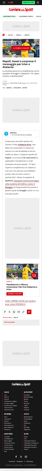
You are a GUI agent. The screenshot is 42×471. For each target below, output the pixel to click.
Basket (26, 399)
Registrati (27, 429)
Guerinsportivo (9, 425)
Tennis (26, 401)
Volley (26, 405)
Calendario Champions (31, 443)
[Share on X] (9, 312)
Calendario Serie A (26, 16)
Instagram (20, 461)
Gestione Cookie (9, 443)
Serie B (6, 399)
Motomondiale (28, 397)
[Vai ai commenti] (29, 312)
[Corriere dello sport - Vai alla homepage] (21, 9)
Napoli (27, 35)
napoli (9, 88)
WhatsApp (29, 461)
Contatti (7, 437)
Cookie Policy (8, 445)
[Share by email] (18, 312)
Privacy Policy (8, 447)
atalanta (17, 88)
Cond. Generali (9, 449)
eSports (26, 407)
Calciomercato (9, 410)
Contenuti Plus (9, 16)
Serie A (18, 35)
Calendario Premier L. (30, 447)
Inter (25, 88)
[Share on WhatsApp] (14, 312)
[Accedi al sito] (38, 2)
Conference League (10, 405)
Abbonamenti (28, 417)
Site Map (26, 427)
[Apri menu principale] (4, 2)
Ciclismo (26, 410)
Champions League (10, 401)
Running (26, 403)
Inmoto (6, 421)
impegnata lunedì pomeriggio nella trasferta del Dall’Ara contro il (22, 183)
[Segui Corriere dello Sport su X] (21, 457)
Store (25, 421)
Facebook (12, 461)
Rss (25, 425)
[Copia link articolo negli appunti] (23, 312)
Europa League (9, 403)
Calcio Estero (8, 407)
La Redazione (8, 439)
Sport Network (8, 427)
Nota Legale (8, 441)
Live (11, 2)
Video (26, 437)
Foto (25, 439)
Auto (5, 417)
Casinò (26, 449)
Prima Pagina (28, 419)
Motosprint (7, 423)
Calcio (38, 16)
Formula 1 (27, 395)
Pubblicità (27, 423)
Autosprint (7, 419)
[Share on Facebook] (5, 312)
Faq (5, 451)
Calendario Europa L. (30, 445)
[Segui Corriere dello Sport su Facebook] (16, 457)
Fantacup (7, 429)
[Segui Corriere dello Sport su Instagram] (26, 457)
